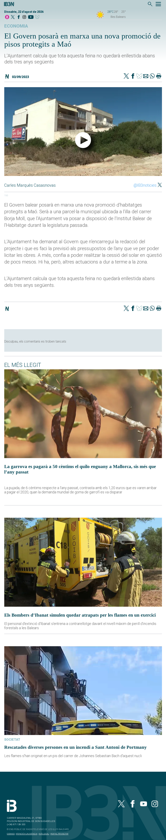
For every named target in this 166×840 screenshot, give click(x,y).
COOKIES (11, 834)
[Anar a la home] (7, 17)
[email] (146, 76)
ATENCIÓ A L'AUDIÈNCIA (26, 834)
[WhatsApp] (152, 76)
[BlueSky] (38, 17)
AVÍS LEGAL (44, 834)
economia (16, 26)
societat (12, 739)
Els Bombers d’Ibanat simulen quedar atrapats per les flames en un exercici (80, 615)
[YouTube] (30, 17)
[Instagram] (24, 17)
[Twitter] (126, 76)
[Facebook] (19, 17)
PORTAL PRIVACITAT (59, 834)
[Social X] (13, 17)
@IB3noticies (145, 185)
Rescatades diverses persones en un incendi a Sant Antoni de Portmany (75, 747)
